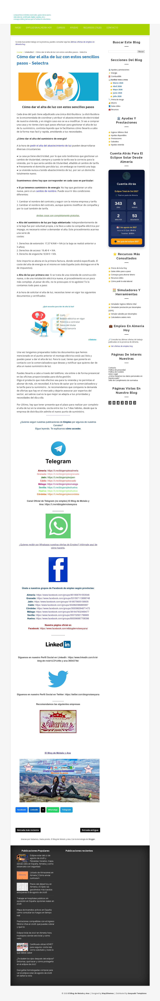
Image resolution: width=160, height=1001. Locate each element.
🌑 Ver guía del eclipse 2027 (126, 241)
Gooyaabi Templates (137, 993)
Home (19, 52)
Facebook (21, 810)
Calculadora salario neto (121, 317)
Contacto (112, 27)
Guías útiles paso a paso (121, 271)
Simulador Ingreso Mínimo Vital (123, 304)
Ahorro (114, 103)
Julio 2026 (117, 96)
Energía (114, 73)
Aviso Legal (113, 374)
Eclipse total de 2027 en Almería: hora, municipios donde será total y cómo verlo (34, 936)
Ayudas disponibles (118, 135)
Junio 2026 (117, 93)
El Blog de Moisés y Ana (28, 7)
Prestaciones (116, 138)
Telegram (66, 810)
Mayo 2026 (117, 89)
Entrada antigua (90, 830)
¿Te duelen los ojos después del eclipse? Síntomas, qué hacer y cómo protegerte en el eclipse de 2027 (35, 961)
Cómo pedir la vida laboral (121, 281)
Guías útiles (115, 106)
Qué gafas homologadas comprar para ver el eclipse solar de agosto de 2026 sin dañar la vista (35, 973)
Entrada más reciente (28, 830)
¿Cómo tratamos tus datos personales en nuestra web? (125, 377)
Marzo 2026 (118, 83)
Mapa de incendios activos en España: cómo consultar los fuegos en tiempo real (34, 913)
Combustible (116, 76)
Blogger (91, 839)
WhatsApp (53, 810)
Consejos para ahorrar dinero (123, 274)
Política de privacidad (117, 370)
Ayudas (74, 27)
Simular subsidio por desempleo (124, 314)
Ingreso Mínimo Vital (119, 132)
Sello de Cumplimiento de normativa (123, 380)
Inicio (18, 27)
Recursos (115, 109)
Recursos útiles (92, 27)
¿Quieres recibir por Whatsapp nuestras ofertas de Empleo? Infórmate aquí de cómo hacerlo (58, 546)
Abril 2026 (117, 86)
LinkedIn (34, 810)
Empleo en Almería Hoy (39, 27)
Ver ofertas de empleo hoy (122, 346)
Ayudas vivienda (117, 144)
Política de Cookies (116, 372)
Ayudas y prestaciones (120, 69)
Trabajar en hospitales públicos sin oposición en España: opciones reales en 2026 (35, 901)
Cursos (61, 27)
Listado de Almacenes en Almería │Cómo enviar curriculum (41, 875)
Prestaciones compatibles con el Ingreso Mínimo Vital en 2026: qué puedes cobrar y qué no (35, 924)
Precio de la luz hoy (119, 268)
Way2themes (108, 993)
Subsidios (115, 141)
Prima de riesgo (117, 99)
